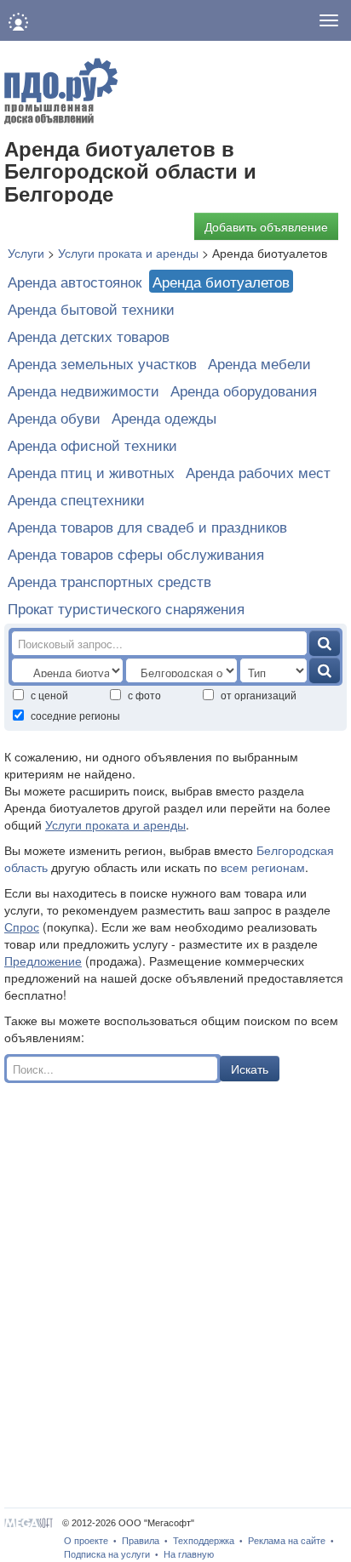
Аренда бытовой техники (91, 308)
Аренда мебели (259, 362)
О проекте (86, 1541)
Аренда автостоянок (74, 281)
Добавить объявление (266, 226)
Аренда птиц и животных (91, 471)
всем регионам (263, 866)
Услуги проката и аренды (115, 824)
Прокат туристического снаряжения (126, 608)
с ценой (49, 694)
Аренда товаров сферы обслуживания (136, 553)
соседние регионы (75, 715)
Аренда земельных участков (102, 362)
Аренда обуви (54, 417)
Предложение (43, 960)
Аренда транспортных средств (109, 580)
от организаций (258, 694)
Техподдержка (203, 1541)
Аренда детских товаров (89, 335)
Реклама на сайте (286, 1541)
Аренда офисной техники (92, 444)
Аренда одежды (164, 417)
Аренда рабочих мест (258, 471)
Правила (140, 1541)
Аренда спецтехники (76, 499)
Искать (249, 1068)
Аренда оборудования (243, 390)
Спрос (21, 926)
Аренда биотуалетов (221, 281)
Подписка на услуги (107, 1554)
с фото (144, 694)
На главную (189, 1554)
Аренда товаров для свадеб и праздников (147, 526)
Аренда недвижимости (83, 390)
